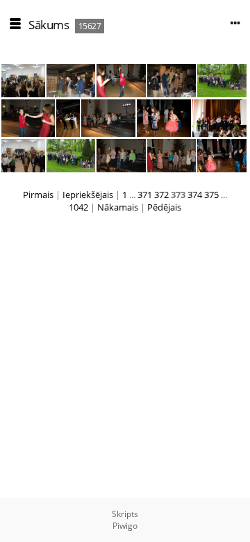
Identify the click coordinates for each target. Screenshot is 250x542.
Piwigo (125, 526)
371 (145, 194)
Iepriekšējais (87, 194)
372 (161, 194)
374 (195, 194)
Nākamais (117, 207)
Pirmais (38, 194)
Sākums (48, 25)
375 (211, 194)
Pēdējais (164, 207)
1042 (78, 207)
